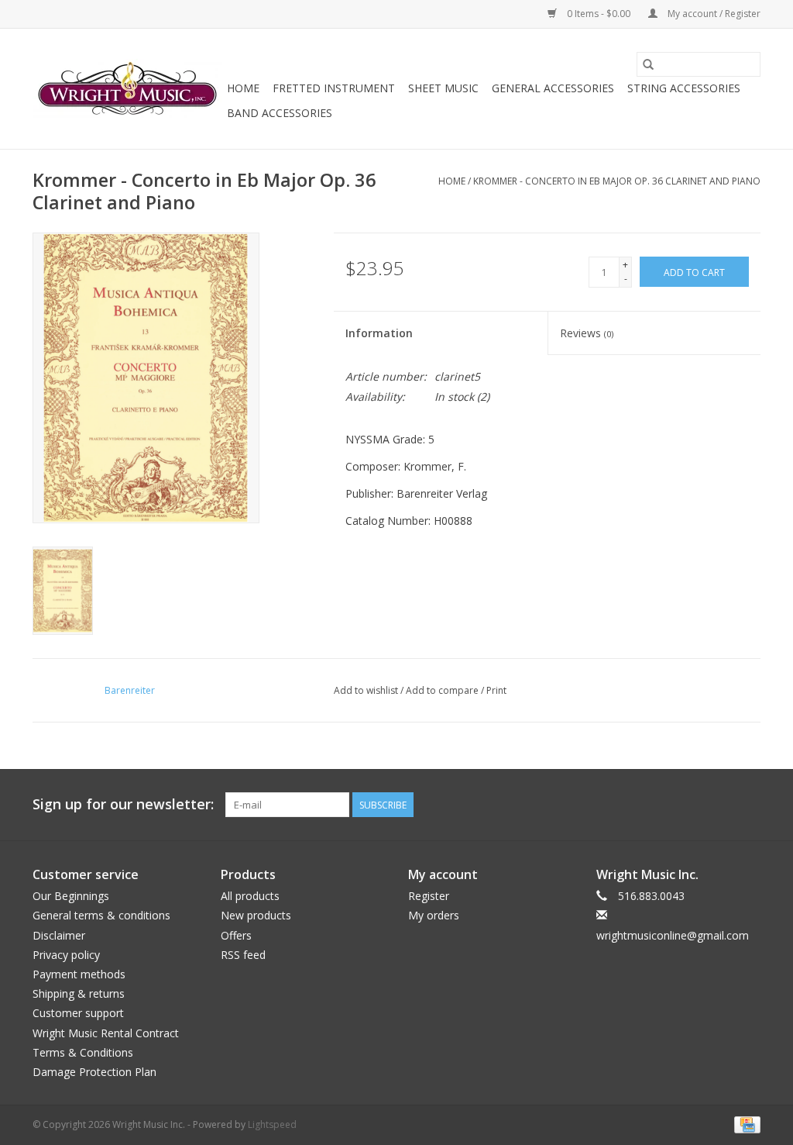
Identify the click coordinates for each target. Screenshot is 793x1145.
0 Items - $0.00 (599, 13)
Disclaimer (59, 935)
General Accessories (553, 88)
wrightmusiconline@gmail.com (672, 935)
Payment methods (79, 974)
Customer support (78, 1012)
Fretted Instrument (334, 88)
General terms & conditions (101, 915)
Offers (236, 935)
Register (428, 895)
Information (379, 333)
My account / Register (712, 13)
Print (496, 690)
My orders (433, 915)
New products (256, 915)
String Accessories (683, 88)
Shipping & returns (79, 993)
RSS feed (243, 954)
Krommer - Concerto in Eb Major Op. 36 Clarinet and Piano (616, 181)
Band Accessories (279, 112)
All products (250, 895)
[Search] (648, 64)
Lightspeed (272, 1124)
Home (243, 88)
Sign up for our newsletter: (123, 804)
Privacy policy (66, 954)
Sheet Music (443, 88)
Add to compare (443, 690)
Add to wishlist (367, 690)
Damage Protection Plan (94, 1071)
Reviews (586, 333)
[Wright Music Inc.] (127, 89)
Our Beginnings (71, 895)
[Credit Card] (744, 1123)
